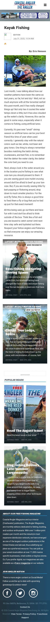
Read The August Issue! (25, 431)
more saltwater (33, 310)
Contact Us (25, 607)
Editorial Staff (12, 295)
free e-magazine (22, 563)
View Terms (16, 614)
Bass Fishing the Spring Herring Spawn (23, 271)
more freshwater (34, 245)
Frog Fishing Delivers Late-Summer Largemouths (23, 469)
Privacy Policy (29, 614)
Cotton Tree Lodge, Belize (20, 332)
